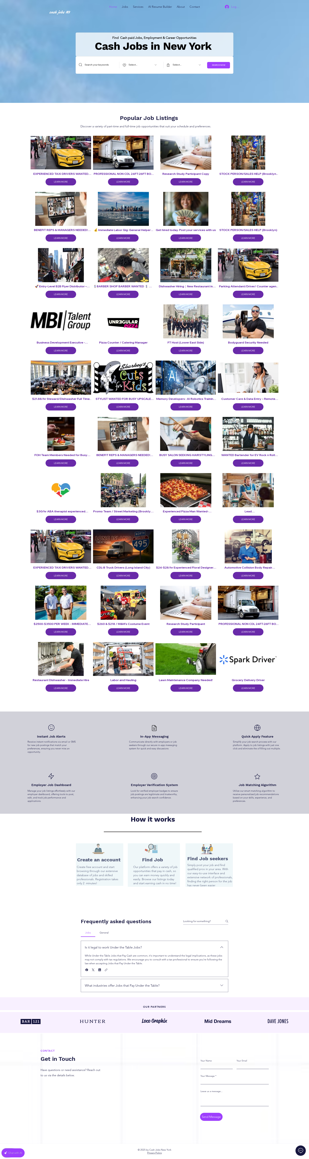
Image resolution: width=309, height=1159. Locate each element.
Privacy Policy (154, 1152)
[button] (125, 7)
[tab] (88, 932)
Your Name (206, 1061)
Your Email (242, 1061)
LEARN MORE (61, 181)
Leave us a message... (212, 1091)
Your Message (208, 1076)
